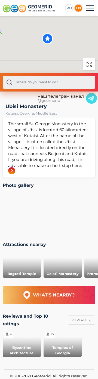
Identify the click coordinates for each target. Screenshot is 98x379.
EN (78, 8)
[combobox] (49, 82)
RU (69, 8)
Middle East (46, 113)
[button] (47, 38)
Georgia (28, 113)
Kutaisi (12, 113)
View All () (81, 320)
